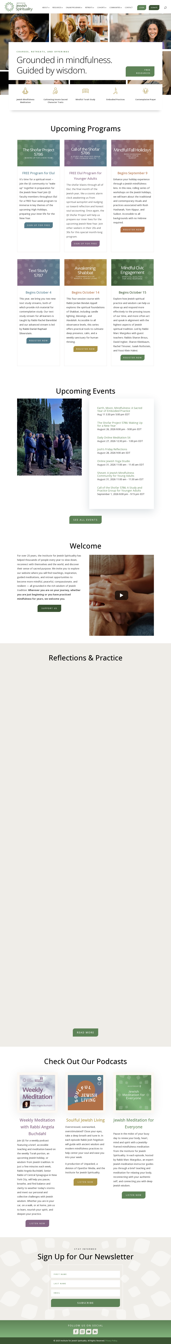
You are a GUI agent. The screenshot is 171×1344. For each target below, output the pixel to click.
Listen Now (37, 1223)
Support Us (49, 608)
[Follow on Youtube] (88, 1331)
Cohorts (101, 8)
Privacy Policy (111, 1340)
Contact (129, 8)
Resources (57, 8)
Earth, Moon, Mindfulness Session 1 (85, 760)
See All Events (85, 519)
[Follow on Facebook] (76, 1331)
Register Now (132, 229)
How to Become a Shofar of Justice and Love (85, 881)
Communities (114, 8)
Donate (154, 7)
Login (141, 7)
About (45, 8)
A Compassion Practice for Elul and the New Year (85, 1002)
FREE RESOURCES (143, 71)
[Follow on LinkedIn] (95, 1331)
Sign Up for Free (38, 225)
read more (27, 777)
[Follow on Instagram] (82, 1331)
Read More (85, 1032)
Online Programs (73, 8)
